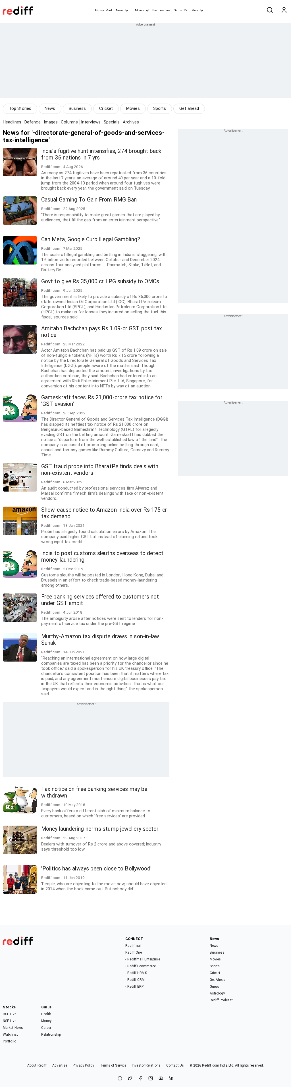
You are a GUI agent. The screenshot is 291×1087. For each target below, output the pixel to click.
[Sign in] (284, 10)
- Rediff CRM (135, 980)
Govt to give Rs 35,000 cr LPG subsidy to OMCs (100, 281)
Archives (131, 122)
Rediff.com (210, 1065)
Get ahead (189, 108)
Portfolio (9, 1041)
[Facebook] (140, 1078)
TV (185, 10)
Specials (112, 122)
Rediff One (133, 952)
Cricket (106, 108)
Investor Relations (146, 1065)
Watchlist (10, 1034)
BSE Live (9, 1014)
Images (51, 122)
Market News (13, 1028)
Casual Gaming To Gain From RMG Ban (89, 199)
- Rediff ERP (134, 987)
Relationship (51, 1034)
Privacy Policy (83, 1065)
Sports (159, 108)
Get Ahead (218, 980)
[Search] (269, 10)
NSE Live (9, 1021)
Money (139, 10)
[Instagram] (150, 1078)
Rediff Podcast (221, 1000)
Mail (108, 10)
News (119, 10)
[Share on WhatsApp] (120, 1078)
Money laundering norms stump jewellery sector (100, 829)
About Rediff (37, 1065)
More (195, 10)
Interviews (91, 122)
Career (46, 1028)
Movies (133, 108)
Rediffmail (133, 946)
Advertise (59, 1065)
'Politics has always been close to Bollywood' (96, 868)
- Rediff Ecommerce (140, 966)
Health (46, 1014)
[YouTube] (161, 1078)
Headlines (12, 122)
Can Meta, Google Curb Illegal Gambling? (90, 239)
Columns (69, 122)
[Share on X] (130, 1078)
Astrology (217, 993)
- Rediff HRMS (136, 973)
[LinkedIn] (171, 1078)
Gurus (178, 10)
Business (77, 108)
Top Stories (20, 108)
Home (99, 10)
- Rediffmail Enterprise (142, 959)
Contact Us (175, 1065)
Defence (32, 122)
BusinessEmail (162, 10)
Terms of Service (113, 1065)
